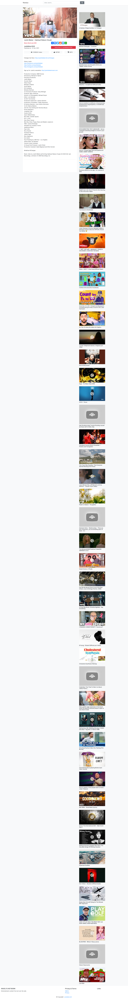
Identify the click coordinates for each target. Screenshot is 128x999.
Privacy (67, 993)
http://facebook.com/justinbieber (33, 63)
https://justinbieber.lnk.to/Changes (44, 58)
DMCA (67, 991)
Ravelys (25, 3)
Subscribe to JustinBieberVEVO (63, 47)
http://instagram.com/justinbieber (33, 67)
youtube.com (68, 997)
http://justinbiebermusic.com (50, 70)
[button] (82, 2)
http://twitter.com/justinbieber (32, 65)
